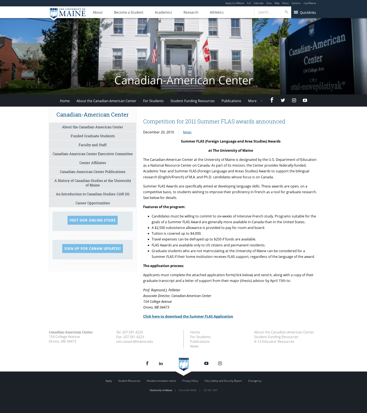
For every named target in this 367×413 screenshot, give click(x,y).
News (285, 3)
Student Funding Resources (193, 101)
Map (277, 3)
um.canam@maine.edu (134, 341)
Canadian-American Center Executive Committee (93, 153)
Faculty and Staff (93, 145)
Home (65, 101)
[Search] (287, 12)
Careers (296, 3)
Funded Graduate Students (93, 136)
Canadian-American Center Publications (92, 171)
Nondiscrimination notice (161, 381)
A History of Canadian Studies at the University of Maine (92, 182)
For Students (153, 101)
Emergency (254, 381)
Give (269, 3)
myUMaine (309, 3)
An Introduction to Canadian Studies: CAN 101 (93, 194)
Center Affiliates (92, 162)
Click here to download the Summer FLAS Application (188, 316)
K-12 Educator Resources (274, 341)
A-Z (249, 3)
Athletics (217, 12)
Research (191, 12)
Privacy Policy (190, 381)
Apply (109, 381)
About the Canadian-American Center (106, 101)
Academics (163, 12)
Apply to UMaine (234, 3)
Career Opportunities (93, 203)
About (98, 12)
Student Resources (129, 381)
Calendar (259, 3)
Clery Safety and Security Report (223, 381)
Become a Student (128, 12)
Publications (231, 101)
